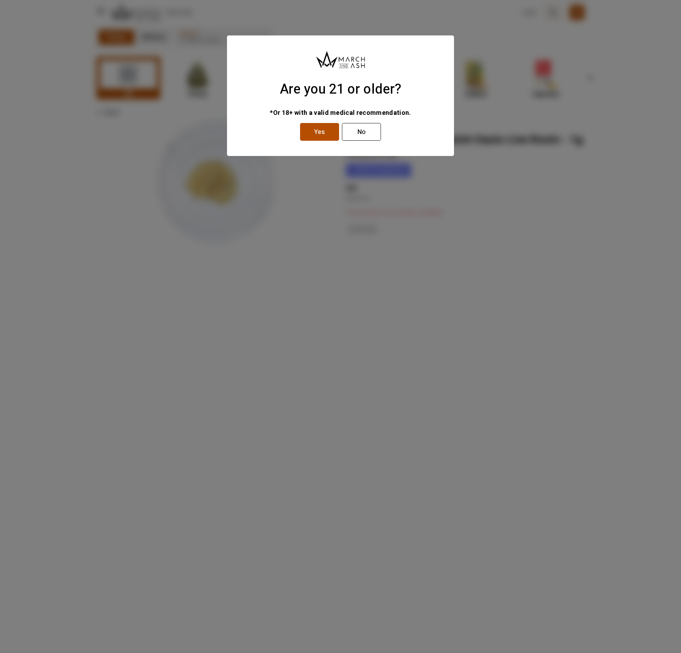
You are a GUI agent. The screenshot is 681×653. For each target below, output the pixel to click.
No (362, 132)
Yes (319, 132)
